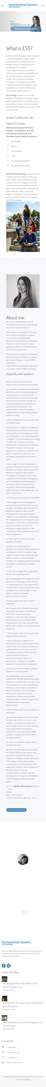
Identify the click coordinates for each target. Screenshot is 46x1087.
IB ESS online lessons (23, 786)
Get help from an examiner (25, 29)
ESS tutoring (11, 95)
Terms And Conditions (23, 1080)
